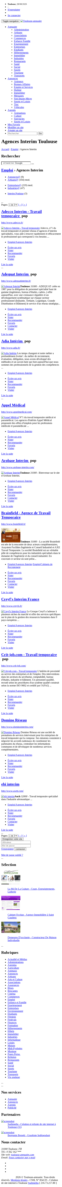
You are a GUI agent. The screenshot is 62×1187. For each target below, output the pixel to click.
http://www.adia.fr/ (10, 347)
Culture (17, 116)
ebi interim (10, 784)
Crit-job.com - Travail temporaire (29, 655)
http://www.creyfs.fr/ (11, 606)
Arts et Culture (15, 979)
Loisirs (11, 1042)
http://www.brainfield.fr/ (13, 524)
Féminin (12, 1016)
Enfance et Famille (17, 1002)
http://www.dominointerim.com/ (17, 727)
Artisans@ (13, 179)
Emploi (14, 149)
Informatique (14, 1039)
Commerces (20, 38)
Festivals (12, 1019)
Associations (20, 35)
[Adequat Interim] (10, 286)
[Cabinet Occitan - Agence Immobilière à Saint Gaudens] (10, 909)
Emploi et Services (23, 87)
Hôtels (11, 1031)
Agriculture (13, 968)
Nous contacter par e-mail (22, 1157)
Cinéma (11, 993)
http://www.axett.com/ (12, 791)
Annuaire (12, 26)
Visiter (11, 259)
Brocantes (13, 991)
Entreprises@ (14, 185)
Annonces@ (14, 177)
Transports (19, 75)
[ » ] (25, 204)
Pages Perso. (14, 1054)
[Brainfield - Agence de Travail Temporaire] (10, 541)
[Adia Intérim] (9, 353)
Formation (13, 1025)
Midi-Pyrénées (15, 1048)
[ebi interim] (7, 796)
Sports (17, 70)
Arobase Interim (15, 460)
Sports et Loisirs (22, 101)
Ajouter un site (15, 130)
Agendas (12, 965)
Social (17, 67)
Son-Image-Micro (23, 98)
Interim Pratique (16, 193)
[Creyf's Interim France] (13, 611)
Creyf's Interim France (20, 599)
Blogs (11, 988)
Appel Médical (13, 405)
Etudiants (18, 49)
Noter (10, 250)
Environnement (15, 1011)
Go (40, 133)
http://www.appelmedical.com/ (16, 412)
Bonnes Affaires (22, 84)
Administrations (16, 962)
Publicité (12, 1107)
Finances (12, 1022)
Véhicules (19, 107)
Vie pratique (14, 1077)
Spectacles (19, 118)
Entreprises (19, 47)
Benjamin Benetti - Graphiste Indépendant (29, 1135)
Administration (21, 29)
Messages (19, 95)
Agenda (12, 110)
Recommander (15, 253)
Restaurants (20, 61)
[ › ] (20, 204)
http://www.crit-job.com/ (13, 665)
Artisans (18, 32)
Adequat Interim (15, 274)
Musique (12, 1051)
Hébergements (21, 52)
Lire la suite (7, 264)
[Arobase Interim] (10, 472)
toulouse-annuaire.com (22, 1154)
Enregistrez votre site (12, 839)
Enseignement (21, 44)
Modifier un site (16, 127)
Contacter (12, 326)
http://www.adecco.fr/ (12, 222)
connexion (20, 849)
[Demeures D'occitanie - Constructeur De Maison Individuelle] (10, 932)
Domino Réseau (14, 720)
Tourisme (18, 72)
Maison (11, 1045)
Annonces (13, 78)
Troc (16, 104)
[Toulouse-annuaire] (31, 21)
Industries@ (14, 188)
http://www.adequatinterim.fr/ (16, 281)
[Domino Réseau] (10, 732)
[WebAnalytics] (7, 1177)
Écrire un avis (14, 247)
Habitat (17, 90)
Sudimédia (33, 1183)
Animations (20, 113)
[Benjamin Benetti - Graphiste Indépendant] (7, 1132)
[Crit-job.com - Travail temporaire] (19, 671)
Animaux (18, 81)
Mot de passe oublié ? (12, 855)
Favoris (11, 256)
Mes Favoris (14, 124)
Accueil (5, 149)
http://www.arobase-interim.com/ (17, 467)
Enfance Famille (22, 41)
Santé (17, 64)
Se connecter (14, 15)
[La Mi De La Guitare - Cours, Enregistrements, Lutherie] (10, 883)
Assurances (13, 985)
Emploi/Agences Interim (20, 242)
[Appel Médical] (10, 417)
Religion (12, 1057)
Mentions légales (19, 1180)
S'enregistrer (14, 9)
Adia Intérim (12, 341)
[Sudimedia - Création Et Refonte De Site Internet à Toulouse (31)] (7, 1121)
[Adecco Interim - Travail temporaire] (20, 228)
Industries (19, 58)
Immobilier (19, 55)
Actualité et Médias (17, 959)
